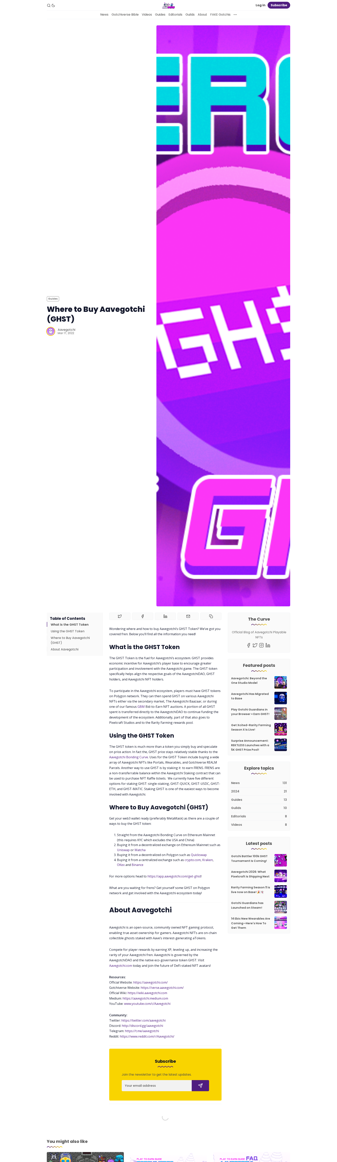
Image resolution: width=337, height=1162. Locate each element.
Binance (137, 865)
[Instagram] (261, 645)
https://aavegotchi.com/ (150, 982)
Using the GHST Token (67, 631)
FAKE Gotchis (220, 14)
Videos (147, 14)
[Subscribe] (200, 1085)
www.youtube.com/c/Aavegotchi (147, 1003)
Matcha (140, 850)
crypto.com (193, 860)
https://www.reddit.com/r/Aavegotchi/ (147, 1036)
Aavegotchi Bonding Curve (128, 757)
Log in (260, 5)
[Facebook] (248, 645)
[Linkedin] (267, 645)
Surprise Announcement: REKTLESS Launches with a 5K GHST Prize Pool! (250, 745)
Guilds (190, 14)
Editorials (175, 14)
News (104, 14)
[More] (235, 15)
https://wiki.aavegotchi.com (147, 993)
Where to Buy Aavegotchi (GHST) (70, 640)
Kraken (207, 860)
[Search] (49, 5)
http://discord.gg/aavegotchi (142, 1026)
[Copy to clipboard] (211, 616)
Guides (160, 14)
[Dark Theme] (53, 5)
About (202, 14)
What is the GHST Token (70, 624)
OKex (121, 865)
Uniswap (123, 850)
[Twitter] (255, 645)
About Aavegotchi (64, 649)
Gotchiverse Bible (125, 14)
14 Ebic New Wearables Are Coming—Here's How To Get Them (250, 923)
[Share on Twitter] (119, 616)
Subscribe (279, 5)
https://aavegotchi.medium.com (145, 998)
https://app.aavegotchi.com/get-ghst (174, 876)
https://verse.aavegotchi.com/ (162, 987)
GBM (141, 706)
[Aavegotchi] (51, 331)
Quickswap (199, 855)
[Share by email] (188, 616)
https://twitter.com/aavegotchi (143, 1020)
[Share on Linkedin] (165, 616)
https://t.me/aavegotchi (142, 1031)
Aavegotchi (66, 329)
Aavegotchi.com (120, 965)
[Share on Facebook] (142, 616)
